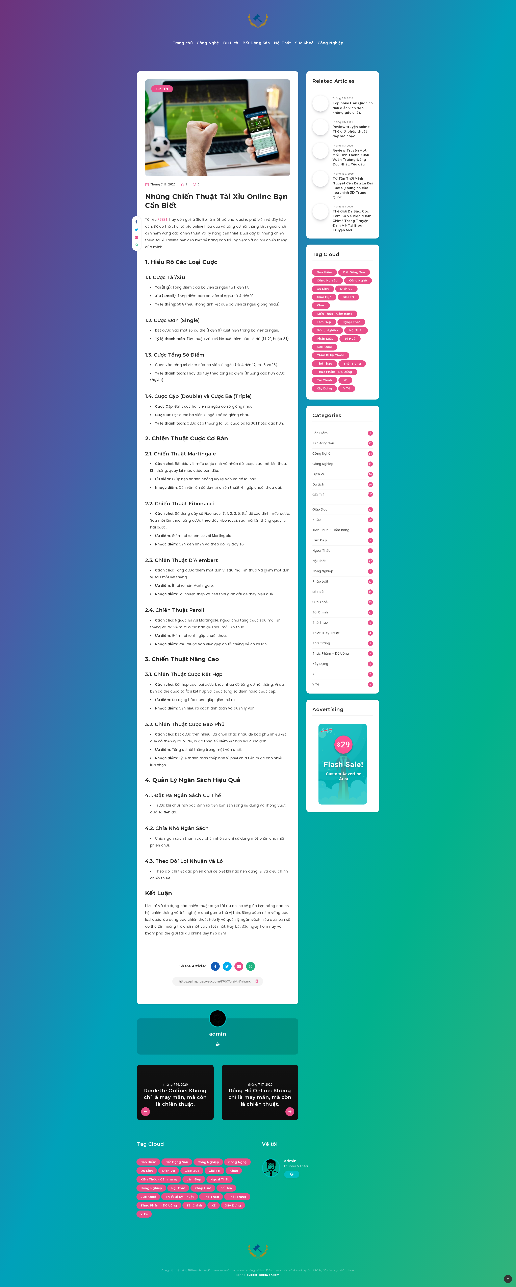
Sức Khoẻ (304, 43)
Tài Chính (324, 380)
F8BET (162, 219)
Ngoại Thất (351, 322)
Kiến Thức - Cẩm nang (334, 314)
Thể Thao (324, 363)
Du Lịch (230, 43)
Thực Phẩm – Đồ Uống (330, 653)
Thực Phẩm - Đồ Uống (334, 372)
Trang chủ (183, 43)
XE (345, 380)
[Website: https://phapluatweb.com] (218, 1044)
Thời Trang (352, 363)
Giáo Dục (324, 297)
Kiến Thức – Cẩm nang (330, 530)
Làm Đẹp (324, 322)
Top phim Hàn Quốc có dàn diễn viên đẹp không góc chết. (353, 107)
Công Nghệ (208, 43)
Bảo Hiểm (324, 272)
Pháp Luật (325, 338)
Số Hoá (350, 338)
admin (217, 1034)
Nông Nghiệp (327, 330)
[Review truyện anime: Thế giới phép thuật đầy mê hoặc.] (320, 127)
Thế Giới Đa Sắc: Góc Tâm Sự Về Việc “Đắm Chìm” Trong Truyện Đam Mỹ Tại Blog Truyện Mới (352, 220)
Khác (321, 305)
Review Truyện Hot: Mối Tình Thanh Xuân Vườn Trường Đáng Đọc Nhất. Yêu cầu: (351, 157)
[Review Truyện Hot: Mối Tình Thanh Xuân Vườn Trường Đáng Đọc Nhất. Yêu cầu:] (320, 151)
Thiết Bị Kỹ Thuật (330, 355)
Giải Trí (162, 89)
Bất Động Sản (256, 43)
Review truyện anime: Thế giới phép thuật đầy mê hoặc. (352, 131)
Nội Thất (282, 43)
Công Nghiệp (330, 43)
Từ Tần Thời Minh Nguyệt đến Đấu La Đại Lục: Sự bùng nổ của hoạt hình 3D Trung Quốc (353, 188)
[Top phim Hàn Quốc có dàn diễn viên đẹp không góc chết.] (320, 103)
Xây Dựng (324, 388)
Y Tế (346, 388)
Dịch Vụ (346, 289)
